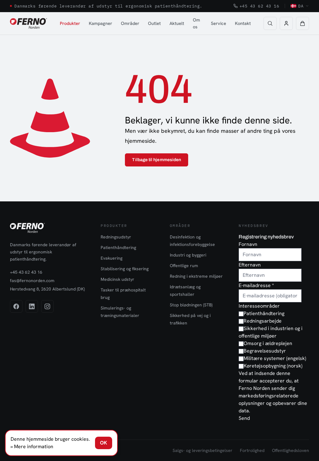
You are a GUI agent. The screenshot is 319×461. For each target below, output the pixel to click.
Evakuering (111, 258)
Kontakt (243, 23)
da (300, 5)
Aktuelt (176, 23)
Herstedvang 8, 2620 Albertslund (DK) (47, 289)
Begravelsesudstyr (265, 351)
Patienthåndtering (118, 247)
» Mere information (32, 446)
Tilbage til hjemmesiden (156, 159)
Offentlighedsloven (290, 450)
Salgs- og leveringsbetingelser (202, 450)
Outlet (154, 23)
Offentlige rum (184, 265)
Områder (130, 23)
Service (218, 23)
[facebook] (16, 306)
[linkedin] (32, 306)
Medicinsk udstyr (117, 279)
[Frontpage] (28, 23)
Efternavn (250, 265)
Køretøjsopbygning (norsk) (273, 366)
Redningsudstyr (116, 237)
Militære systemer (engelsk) (275, 358)
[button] (302, 23)
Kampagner (100, 23)
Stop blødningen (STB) (191, 305)
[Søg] (270, 23)
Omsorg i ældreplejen (268, 343)
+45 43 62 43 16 (259, 5)
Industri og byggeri (188, 255)
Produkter (70, 23)
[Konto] (286, 23)
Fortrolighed (252, 450)
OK (103, 442)
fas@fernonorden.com (32, 280)
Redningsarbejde (263, 321)
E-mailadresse (256, 285)
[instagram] (47, 306)
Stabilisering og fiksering (125, 268)
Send (244, 418)
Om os (196, 23)
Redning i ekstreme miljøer (196, 276)
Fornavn (248, 244)
